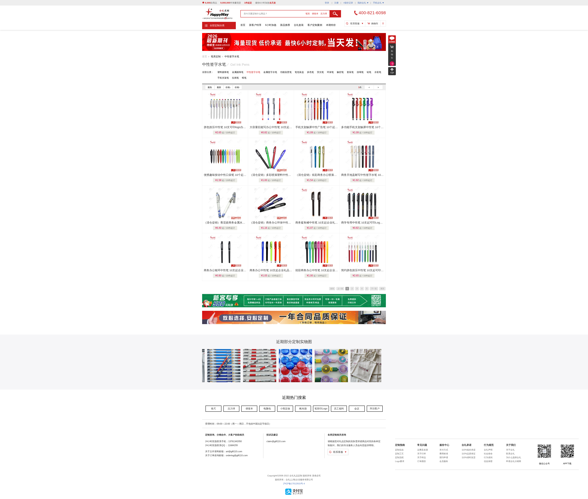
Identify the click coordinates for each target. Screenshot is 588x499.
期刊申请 (443, 457)
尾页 (382, 289)
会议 (356, 408)
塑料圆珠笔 (223, 72)
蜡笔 (244, 77)
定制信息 (399, 450)
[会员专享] (294, 307)
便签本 (315, 13)
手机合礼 (377, 3)
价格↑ (237, 87)
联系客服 (355, 23)
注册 (336, 3)
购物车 (374, 23)
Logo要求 (399, 461)
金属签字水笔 (270, 72)
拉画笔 (235, 77)
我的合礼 (362, 3)
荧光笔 (320, 72)
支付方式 (443, 450)
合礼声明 (488, 450)
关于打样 (421, 453)
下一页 (374, 289)
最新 (219, 87)
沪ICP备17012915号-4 (294, 483)
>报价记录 (348, 3)
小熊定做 (285, 408)
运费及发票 (422, 450)
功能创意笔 (286, 72)
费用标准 (443, 453)
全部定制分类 (217, 25)
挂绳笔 (360, 72)
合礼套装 (299, 25)
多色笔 (310, 72)
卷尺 (213, 408)
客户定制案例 (314, 25)
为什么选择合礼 (513, 457)
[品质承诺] (294, 323)
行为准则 (488, 457)
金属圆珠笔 (237, 72)
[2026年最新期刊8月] (294, 50)
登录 (327, 3)
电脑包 (267, 408)
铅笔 (369, 72)
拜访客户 (375, 408)
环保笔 (330, 72)
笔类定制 (216, 56)
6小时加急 (270, 25)
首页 (242, 25)
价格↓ (228, 87)
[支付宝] (294, 494)
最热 (210, 87)
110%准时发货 (468, 457)
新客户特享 (255, 25)
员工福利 (339, 408)
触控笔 (340, 72)
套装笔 (350, 72)
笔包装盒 (299, 72)
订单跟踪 (421, 461)
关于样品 (421, 457)
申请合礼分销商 (513, 461)
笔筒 (307, 13)
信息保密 (488, 461)
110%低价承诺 (468, 450)
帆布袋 (303, 408)
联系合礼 (510, 453)
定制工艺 (399, 453)
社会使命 (488, 453)
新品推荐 (285, 25)
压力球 (323, 13)
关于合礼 (510, 450)
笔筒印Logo (321, 408)
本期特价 (331, 25)
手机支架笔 (223, 77)
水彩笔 (377, 72)
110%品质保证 (468, 453)
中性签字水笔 (231, 56)
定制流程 (399, 457)
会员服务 (443, 461)
